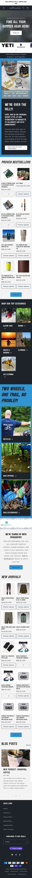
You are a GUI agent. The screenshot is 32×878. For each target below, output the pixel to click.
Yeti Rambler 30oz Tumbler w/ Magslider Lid (23, 246)
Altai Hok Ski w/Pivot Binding (23, 215)
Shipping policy (22, 874)
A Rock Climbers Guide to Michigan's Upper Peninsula (8, 185)
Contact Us (6, 812)
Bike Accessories (10, 512)
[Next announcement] (29, 3)
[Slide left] (12, 50)
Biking (20, 326)
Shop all (16, 33)
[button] (4, 8)
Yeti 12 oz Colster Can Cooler (23, 277)
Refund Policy (7, 821)
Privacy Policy (7, 817)
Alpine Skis (8, 326)
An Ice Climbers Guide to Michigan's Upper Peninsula (8, 216)
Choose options (23, 194)
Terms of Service (8, 829)
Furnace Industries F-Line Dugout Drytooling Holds (8, 718)
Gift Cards (19, 183)
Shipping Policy (8, 825)
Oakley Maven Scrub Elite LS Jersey (22, 599)
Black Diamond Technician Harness (7, 686)
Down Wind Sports (15, 869)
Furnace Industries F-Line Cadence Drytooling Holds (23, 718)
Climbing (21, 350)
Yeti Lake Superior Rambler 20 (7, 246)
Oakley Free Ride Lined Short (8, 628)
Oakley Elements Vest (23, 627)
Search (5, 808)
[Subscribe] (26, 842)
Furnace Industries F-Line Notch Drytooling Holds (23, 687)
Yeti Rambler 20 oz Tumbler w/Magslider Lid (8, 277)
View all (16, 294)
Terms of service (12, 874)
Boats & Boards (6, 351)
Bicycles (7, 439)
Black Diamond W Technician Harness (22, 657)
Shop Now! (16, 567)
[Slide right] (20, 50)
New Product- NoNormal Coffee (15, 771)
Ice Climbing (8, 374)
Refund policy (14, 871)
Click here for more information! (15, 147)
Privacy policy (23, 871)
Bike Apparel (8, 476)
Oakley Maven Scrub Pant (7, 599)
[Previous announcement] (3, 3)
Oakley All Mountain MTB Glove (7, 657)
